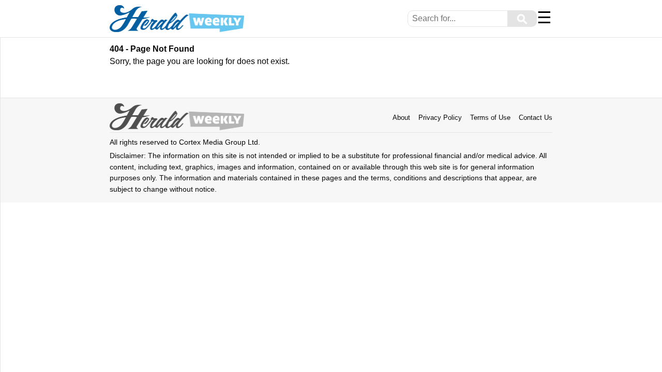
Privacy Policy (440, 117)
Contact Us (535, 117)
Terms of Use (490, 117)
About (401, 117)
